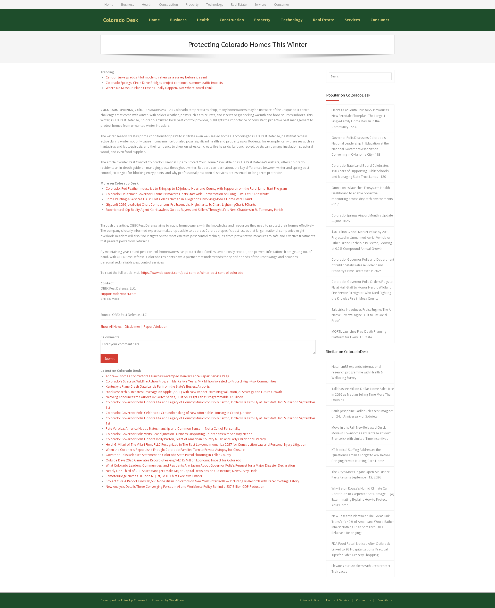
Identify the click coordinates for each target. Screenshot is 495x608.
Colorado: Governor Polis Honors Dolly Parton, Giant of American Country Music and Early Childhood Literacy (186, 439)
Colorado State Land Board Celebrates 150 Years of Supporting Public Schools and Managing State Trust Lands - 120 (360, 171)
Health (146, 4)
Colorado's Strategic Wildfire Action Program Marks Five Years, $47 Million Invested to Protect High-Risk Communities (191, 381)
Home (108, 4)
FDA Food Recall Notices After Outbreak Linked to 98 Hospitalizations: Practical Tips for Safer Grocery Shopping (361, 549)
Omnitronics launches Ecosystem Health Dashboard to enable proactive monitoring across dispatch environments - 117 (362, 196)
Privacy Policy (309, 600)
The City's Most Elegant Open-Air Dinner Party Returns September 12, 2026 (361, 475)
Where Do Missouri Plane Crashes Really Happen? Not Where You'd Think (159, 88)
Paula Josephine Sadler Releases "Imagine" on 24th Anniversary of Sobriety (362, 414)
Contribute (384, 600)
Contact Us (363, 600)
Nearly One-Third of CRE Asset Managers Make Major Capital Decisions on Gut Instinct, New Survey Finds (181, 471)
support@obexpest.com (118, 294)
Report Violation (155, 326)
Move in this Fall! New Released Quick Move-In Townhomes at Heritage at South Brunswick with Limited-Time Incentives (362, 433)
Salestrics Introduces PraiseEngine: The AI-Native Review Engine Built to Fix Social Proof (362, 315)
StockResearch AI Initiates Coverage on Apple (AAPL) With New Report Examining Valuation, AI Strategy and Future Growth (194, 392)
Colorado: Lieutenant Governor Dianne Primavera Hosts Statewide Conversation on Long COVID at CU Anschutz (187, 194)
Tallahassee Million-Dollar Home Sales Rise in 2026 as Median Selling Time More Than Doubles (363, 394)
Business (127, 4)
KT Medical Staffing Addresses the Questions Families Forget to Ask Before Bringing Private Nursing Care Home (361, 455)
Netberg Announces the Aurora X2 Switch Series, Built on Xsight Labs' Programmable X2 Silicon (174, 397)
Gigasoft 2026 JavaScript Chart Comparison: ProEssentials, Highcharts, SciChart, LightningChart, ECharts (181, 204)
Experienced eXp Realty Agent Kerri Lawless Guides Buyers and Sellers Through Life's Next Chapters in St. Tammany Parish (194, 209)
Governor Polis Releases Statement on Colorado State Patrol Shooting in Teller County (168, 455)
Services (260, 4)
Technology (214, 4)
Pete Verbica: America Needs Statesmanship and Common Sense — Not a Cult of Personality (173, 428)
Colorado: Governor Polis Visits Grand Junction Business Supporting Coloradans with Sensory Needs (179, 434)
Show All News (111, 326)
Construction (168, 4)
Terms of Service (337, 600)
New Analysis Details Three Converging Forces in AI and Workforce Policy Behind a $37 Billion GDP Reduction (185, 486)
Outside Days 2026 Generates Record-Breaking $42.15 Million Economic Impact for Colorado (173, 460)
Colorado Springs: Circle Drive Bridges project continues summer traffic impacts (164, 83)
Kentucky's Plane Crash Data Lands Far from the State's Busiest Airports (158, 386)
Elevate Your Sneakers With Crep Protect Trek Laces (361, 569)
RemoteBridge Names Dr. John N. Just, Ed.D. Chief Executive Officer (154, 476)
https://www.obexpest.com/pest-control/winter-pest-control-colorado (192, 272)
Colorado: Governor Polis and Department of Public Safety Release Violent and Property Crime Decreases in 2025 (363, 265)
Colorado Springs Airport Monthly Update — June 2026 (362, 218)
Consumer (281, 4)
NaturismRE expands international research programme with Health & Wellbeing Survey (357, 372)
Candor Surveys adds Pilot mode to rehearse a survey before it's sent (156, 77)
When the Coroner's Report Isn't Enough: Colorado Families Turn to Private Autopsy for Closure (175, 449)
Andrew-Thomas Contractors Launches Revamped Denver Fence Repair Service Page (167, 376)
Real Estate (239, 4)
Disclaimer (132, 326)
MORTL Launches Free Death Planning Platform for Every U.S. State (359, 334)
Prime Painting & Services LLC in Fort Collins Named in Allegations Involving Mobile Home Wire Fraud (179, 199)
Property (192, 4)
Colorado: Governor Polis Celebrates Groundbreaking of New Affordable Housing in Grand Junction (179, 413)
